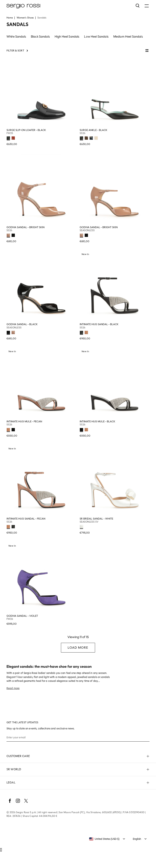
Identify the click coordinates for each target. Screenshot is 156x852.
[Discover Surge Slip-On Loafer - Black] (41, 92)
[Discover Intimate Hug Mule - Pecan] (41, 383)
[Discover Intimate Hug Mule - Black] (115, 383)
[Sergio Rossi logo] (69, 6)
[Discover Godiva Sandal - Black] (41, 286)
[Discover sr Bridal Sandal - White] (115, 481)
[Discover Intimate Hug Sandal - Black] (115, 286)
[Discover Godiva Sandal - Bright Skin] (41, 189)
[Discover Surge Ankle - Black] (115, 92)
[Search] (138, 6)
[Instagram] (18, 801)
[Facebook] (9, 801)
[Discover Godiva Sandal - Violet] (41, 578)
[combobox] (104, 839)
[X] (26, 801)
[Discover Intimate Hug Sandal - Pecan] (41, 481)
